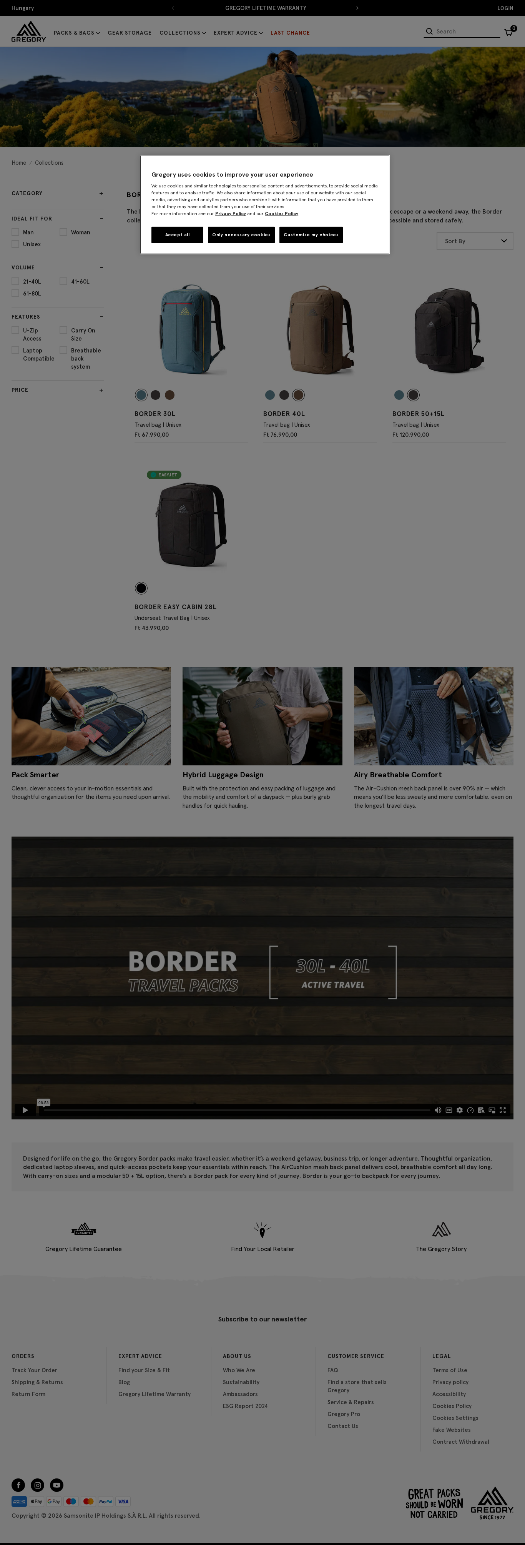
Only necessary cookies (241, 234)
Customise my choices (311, 234)
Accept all (177, 234)
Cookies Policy (281, 213)
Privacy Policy (230, 213)
